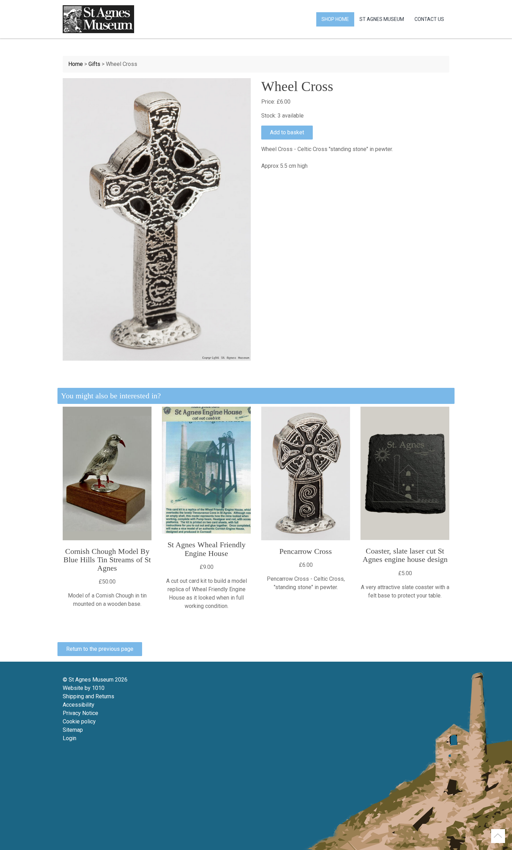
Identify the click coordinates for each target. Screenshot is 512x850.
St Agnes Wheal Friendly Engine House (207, 548)
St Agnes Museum (381, 19)
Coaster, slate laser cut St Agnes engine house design (405, 555)
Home (75, 64)
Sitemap (73, 730)
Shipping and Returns (88, 696)
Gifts (94, 64)
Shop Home (335, 19)
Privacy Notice (80, 713)
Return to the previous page (99, 649)
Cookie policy (79, 721)
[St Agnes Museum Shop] (98, 19)
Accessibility (78, 704)
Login (69, 738)
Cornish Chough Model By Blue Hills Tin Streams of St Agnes (107, 559)
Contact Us (429, 19)
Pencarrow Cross (305, 551)
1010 (98, 688)
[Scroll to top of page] (498, 836)
